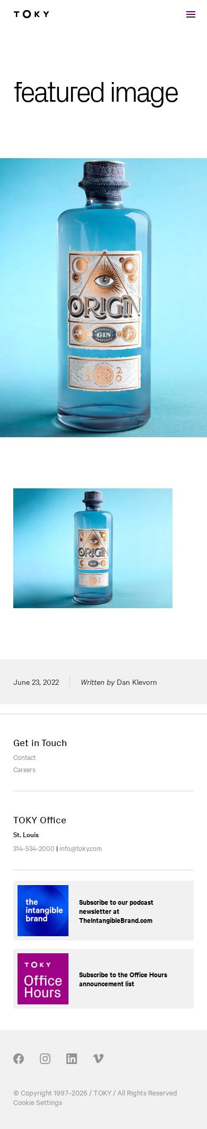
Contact (24, 757)
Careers (24, 769)
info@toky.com (80, 848)
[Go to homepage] (31, 14)
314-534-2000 (34, 848)
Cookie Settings (37, 1102)
